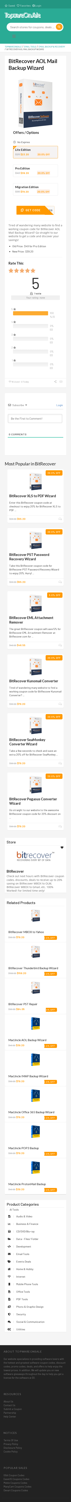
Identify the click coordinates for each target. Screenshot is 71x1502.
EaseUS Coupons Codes (16, 1479)
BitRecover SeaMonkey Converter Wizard (27, 742)
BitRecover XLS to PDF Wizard (32, 496)
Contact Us (9, 1405)
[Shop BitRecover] (36, 856)
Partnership (10, 1412)
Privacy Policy (11, 1444)
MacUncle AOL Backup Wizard (27, 1040)
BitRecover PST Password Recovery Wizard (29, 557)
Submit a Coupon (13, 1409)
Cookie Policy (11, 1451)
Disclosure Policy (13, 1447)
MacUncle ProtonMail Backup (27, 1184)
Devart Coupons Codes (16, 1490)
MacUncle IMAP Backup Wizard (28, 1076)
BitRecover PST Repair (22, 1004)
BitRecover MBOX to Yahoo (26, 932)
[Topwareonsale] (23, 15)
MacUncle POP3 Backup (23, 1148)
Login (38, 5)
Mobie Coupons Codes (15, 1482)
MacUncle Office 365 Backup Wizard (31, 1112)
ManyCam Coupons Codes (17, 1486)
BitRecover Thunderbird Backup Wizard (33, 968)
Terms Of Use (11, 1440)
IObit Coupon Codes (14, 1475)
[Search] (59, 27)
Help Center (10, 1416)
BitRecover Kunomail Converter (33, 681)
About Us (8, 1401)
